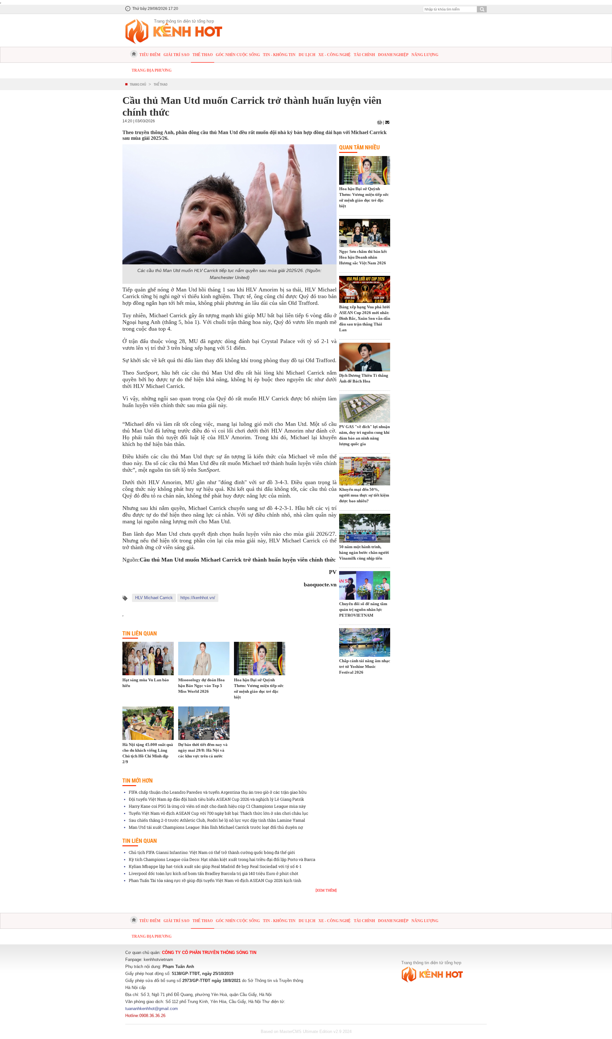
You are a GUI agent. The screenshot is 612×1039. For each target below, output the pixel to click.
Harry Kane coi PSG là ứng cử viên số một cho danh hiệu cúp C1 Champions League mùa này (217, 806)
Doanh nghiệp (393, 55)
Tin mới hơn (137, 780)
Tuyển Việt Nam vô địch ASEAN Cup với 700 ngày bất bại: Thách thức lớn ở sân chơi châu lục (218, 813)
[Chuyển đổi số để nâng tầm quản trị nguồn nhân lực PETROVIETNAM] (364, 586)
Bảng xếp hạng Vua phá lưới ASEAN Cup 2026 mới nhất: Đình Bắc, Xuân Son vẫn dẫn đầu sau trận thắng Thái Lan (364, 318)
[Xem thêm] (326, 890)
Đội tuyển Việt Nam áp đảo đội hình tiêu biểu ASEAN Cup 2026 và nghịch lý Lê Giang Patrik (216, 799)
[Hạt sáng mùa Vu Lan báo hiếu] (148, 658)
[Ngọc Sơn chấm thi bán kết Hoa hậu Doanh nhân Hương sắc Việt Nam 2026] (364, 234)
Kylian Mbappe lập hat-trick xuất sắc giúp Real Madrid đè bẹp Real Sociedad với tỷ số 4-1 (215, 866)
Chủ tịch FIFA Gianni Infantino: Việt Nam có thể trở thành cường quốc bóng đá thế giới (212, 852)
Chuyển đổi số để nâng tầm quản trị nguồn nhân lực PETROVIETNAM (363, 609)
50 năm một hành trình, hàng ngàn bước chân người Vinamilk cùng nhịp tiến (364, 552)
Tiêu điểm (149, 55)
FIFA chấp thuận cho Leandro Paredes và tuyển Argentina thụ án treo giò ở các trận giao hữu (218, 792)
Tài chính (364, 55)
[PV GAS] (364, 409)
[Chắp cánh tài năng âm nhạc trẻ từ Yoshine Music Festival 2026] (364, 643)
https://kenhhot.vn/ (197, 597)
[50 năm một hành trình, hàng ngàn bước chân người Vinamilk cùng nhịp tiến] (364, 529)
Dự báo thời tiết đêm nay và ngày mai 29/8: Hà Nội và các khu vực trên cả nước (203, 750)
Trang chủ (138, 84)
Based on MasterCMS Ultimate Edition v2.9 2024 (306, 1031)
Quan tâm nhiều (359, 147)
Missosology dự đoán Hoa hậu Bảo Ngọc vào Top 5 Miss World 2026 (201, 685)
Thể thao (203, 55)
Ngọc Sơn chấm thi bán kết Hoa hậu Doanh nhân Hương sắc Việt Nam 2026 (363, 257)
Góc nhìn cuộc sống (238, 55)
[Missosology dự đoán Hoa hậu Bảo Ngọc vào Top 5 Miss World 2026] (203, 658)
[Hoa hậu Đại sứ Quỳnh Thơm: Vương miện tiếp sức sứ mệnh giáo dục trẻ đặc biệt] (259, 658)
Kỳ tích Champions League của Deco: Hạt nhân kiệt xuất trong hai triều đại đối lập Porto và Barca (222, 859)
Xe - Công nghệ (334, 55)
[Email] (387, 122)
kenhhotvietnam (158, 959)
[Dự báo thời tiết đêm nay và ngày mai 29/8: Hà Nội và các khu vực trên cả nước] (203, 723)
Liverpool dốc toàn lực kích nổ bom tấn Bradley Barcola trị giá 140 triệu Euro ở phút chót (213, 873)
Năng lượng (425, 55)
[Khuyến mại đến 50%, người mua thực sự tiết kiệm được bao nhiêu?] (364, 472)
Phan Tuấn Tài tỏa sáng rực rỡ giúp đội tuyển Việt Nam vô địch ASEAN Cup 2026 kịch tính (215, 880)
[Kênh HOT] (134, 54)
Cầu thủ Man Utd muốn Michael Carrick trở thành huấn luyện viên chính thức (238, 559)
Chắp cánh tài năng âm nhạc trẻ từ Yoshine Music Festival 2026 (364, 666)
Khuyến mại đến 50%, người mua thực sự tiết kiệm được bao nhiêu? (364, 495)
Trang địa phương (151, 70)
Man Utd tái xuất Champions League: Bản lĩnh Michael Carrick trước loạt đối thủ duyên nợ (216, 827)
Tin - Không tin (279, 55)
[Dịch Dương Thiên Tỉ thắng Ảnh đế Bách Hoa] (364, 358)
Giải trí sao (176, 55)
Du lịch (307, 55)
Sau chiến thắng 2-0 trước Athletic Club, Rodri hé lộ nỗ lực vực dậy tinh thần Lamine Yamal (217, 820)
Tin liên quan (139, 633)
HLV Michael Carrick (154, 597)
